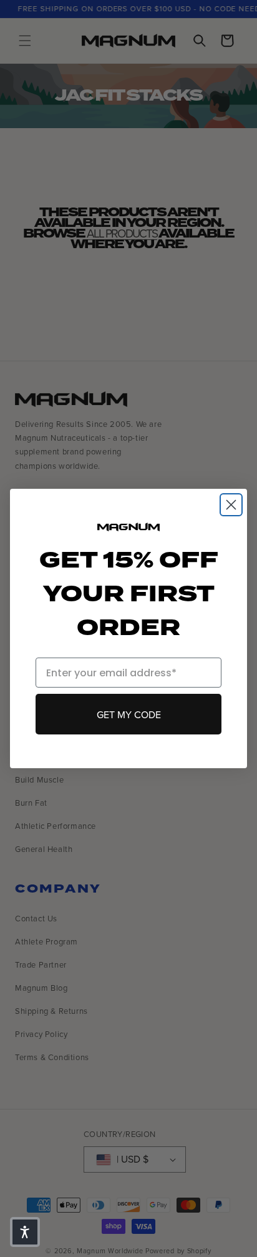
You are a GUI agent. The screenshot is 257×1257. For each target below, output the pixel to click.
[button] (25, 1232)
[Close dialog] (231, 505)
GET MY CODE (129, 714)
